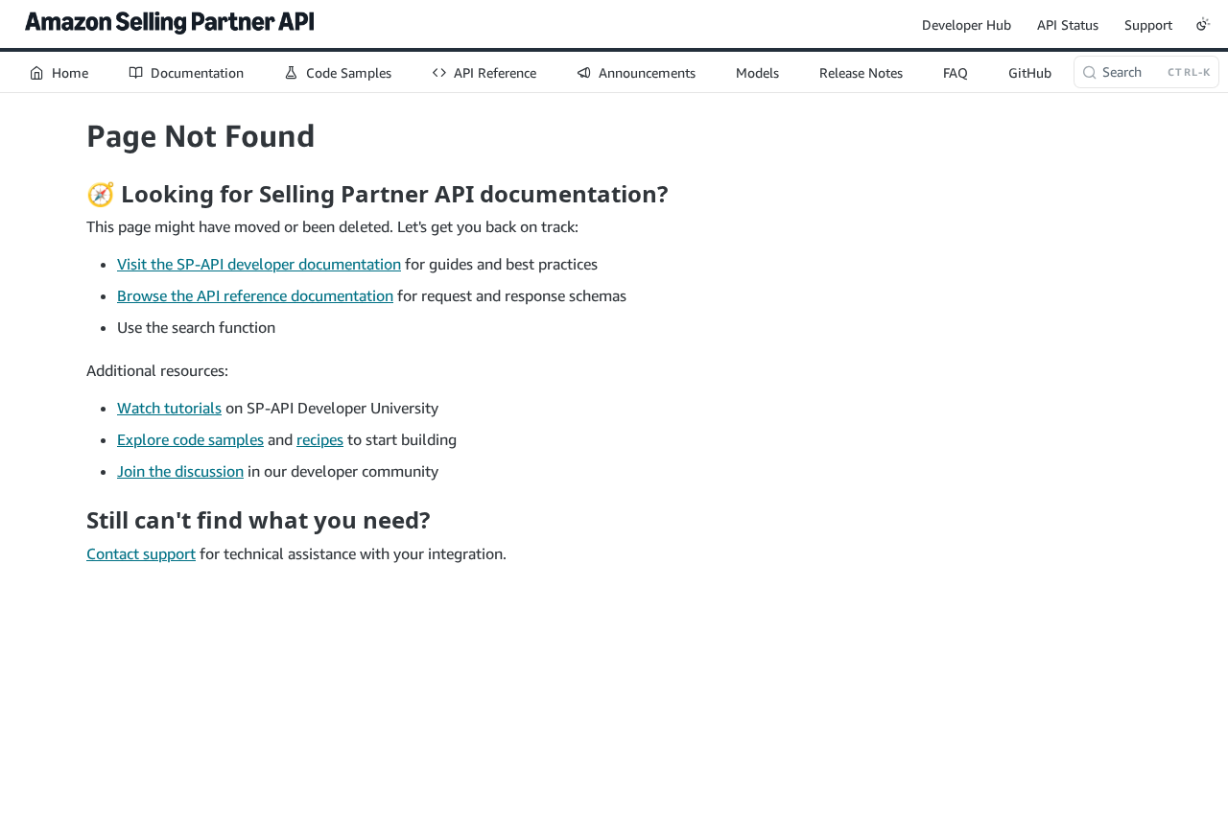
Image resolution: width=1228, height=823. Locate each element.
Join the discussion (180, 471)
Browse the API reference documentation (255, 295)
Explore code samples (190, 439)
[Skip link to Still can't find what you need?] (73, 520)
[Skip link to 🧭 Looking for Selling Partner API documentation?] (73, 194)
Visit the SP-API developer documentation (259, 263)
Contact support (141, 553)
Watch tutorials (169, 407)
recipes (319, 439)
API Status (1067, 24)
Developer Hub (966, 24)
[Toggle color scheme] (1203, 24)
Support (1148, 24)
